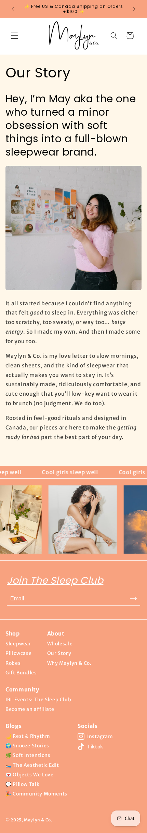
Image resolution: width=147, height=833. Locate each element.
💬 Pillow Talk (22, 784)
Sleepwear (18, 644)
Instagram (100, 736)
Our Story (59, 653)
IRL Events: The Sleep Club (38, 700)
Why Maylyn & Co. (69, 663)
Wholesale (60, 644)
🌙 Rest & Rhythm (27, 736)
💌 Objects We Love (29, 775)
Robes (13, 663)
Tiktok (95, 747)
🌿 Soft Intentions (28, 755)
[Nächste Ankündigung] (134, 8)
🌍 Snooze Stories (27, 746)
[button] (14, 35)
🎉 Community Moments (36, 794)
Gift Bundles (21, 673)
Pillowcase (18, 653)
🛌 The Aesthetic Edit (32, 765)
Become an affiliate (29, 709)
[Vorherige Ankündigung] (13, 8)
